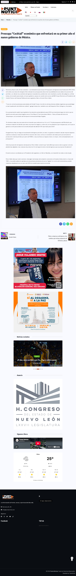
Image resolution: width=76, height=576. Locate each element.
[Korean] (36, 12)
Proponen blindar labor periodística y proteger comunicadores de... (35, 2)
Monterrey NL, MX (6, 507)
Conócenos (53, 7)
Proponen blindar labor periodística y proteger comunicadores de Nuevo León (37, 359)
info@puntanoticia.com (8, 510)
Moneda (8, 20)
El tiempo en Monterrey (38, 480)
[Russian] (41, 12)
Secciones (45, 7)
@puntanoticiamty (44, 525)
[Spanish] (45, 12)
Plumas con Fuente (35, 7)
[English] (27, 12)
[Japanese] (32, 12)
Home (2, 20)
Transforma (72, 573)
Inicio (26, 7)
